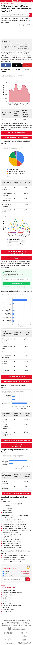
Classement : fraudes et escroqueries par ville (16, 257)
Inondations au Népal (9, 590)
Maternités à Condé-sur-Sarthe (11, 543)
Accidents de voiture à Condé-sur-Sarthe (14, 528)
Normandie (23, 4)
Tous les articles (14, 622)
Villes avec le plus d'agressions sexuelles (16, 440)
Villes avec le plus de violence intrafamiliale (16, 445)
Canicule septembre (9, 595)
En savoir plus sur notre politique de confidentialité (14, 286)
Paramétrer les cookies (19, 623)
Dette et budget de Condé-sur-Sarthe (13, 535)
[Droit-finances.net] (24, 636)
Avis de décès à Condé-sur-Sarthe (12, 520)
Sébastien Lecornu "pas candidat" (12, 592)
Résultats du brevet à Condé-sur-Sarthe (14, 560)
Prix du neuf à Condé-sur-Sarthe (12, 545)
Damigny (8, 20)
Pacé (2, 20)
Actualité (6, 4)
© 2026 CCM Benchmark (25, 625)
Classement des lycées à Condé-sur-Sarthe (15, 526)
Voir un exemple (26, 571)
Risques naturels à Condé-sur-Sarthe (13, 522)
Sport (5, 573)
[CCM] (24, 633)
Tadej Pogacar (7, 597)
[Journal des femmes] (8, 633)
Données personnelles (8, 623)
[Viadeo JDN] (24, 640)
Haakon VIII (6, 607)
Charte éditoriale (21, 620)
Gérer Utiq (27, 623)
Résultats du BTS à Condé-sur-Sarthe (13, 562)
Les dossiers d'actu (9, 576)
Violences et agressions (23, 46)
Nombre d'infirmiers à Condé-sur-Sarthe (14, 524)
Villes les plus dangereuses (16, 132)
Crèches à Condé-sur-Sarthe (11, 539)
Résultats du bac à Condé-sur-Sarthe (13, 557)
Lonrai (9, 18)
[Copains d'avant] (8, 640)
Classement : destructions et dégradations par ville (16, 252)
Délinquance (14, 4)
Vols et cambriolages (23, 44)
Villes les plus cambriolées (16, 376)
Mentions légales (6, 625)
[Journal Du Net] (8, 636)
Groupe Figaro (14, 625)
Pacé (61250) (6, 506)
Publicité (28, 620)
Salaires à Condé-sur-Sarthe (11, 533)
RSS (19, 622)
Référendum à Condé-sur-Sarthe (12, 547)
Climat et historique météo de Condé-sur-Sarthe (17, 530)
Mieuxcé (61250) (7, 510)
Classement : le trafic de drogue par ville (16, 493)
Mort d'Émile (6, 601)
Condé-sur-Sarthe (8, 518)
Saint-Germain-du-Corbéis (20, 18)
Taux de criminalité (8, 44)
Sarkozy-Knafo (7, 603)
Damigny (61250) (7, 508)
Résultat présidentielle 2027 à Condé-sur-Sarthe (16, 555)
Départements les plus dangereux (16, 137)
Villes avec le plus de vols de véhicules (16, 381)
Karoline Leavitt (7, 599)
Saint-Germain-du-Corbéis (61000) (12, 504)
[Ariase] (8, 643)
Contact (7, 622)
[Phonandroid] (24, 643)
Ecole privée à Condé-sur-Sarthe (12, 541)
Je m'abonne (15, 283)
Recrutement (24, 622)
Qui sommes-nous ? (7, 620)
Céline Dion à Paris (8, 609)
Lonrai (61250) (6, 501)
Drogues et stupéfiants (23, 48)
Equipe (15, 620)
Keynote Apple (7, 612)
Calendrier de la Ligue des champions (13, 605)
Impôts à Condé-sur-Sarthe (10, 537)
